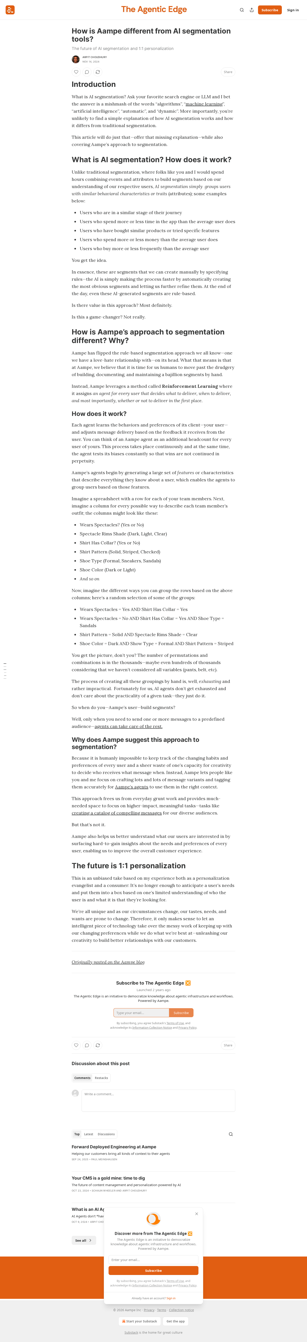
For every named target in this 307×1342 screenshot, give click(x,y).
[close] (196, 1213)
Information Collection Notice (152, 1285)
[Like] (76, 71)
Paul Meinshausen (104, 1159)
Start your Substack (141, 1321)
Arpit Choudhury (94, 57)
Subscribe (270, 10)
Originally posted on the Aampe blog (108, 962)
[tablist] (91, 1077)
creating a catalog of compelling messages (117, 813)
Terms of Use (175, 1281)
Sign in (293, 10)
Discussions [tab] (106, 1134)
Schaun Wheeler (104, 1190)
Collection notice (181, 1310)
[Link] (65, 84)
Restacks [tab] (101, 1078)
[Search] (241, 9)
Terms (161, 1310)
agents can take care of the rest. (128, 726)
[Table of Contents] (5, 671)
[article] (153, 1156)
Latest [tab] (88, 1134)
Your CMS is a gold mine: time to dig (108, 1178)
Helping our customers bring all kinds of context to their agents (121, 1153)
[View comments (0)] (86, 71)
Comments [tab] (82, 1078)
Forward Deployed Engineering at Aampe (114, 1146)
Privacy (149, 1310)
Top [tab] (77, 1134)
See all (80, 1240)
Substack (131, 1332)
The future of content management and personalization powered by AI (126, 1185)
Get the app (176, 1321)
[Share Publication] (251, 9)
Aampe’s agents (131, 787)
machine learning (204, 104)
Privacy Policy (187, 1285)
